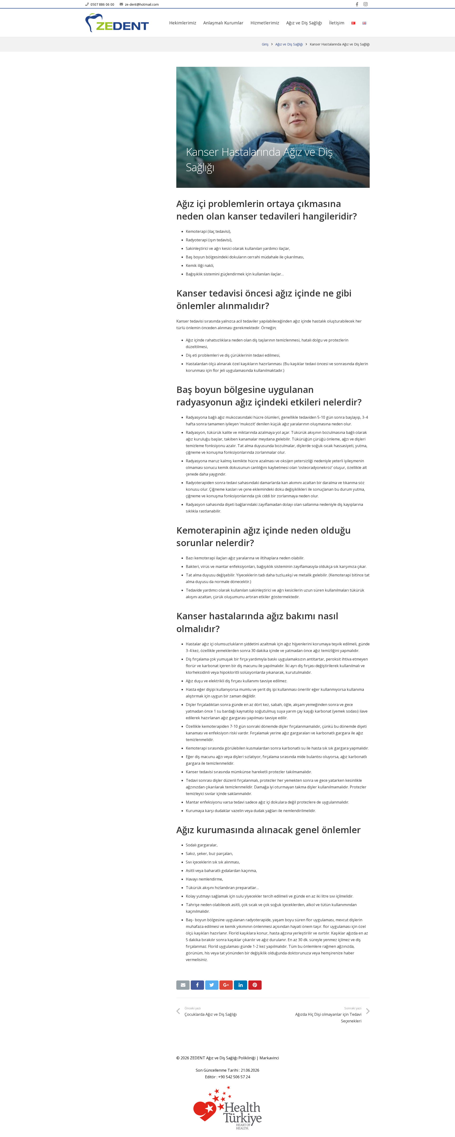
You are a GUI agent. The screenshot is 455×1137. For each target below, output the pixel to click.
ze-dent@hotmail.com (142, 4)
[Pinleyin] (255, 984)
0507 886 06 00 (102, 4)
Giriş (265, 44)
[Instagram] (365, 4)
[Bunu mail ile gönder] (183, 984)
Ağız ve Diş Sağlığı (289, 44)
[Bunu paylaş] (197, 984)
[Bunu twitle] (211, 984)
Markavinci (269, 1058)
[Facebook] (357, 4)
